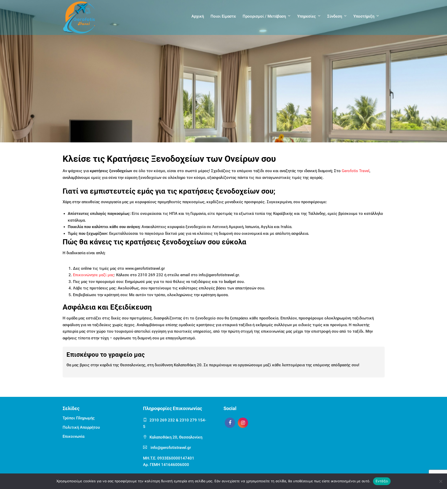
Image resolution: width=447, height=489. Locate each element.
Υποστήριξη (363, 16)
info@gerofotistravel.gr (171, 447)
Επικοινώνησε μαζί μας (93, 275)
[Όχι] (440, 481)
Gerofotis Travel (355, 171)
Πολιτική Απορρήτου (81, 427)
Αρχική (197, 16)
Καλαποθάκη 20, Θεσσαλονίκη (176, 437)
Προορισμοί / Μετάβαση (264, 16)
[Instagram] (243, 423)
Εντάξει (382, 481)
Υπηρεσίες (306, 16)
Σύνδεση (334, 16)
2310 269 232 (162, 420)
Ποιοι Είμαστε (223, 16)
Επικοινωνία (73, 436)
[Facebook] (230, 423)
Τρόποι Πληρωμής (79, 418)
